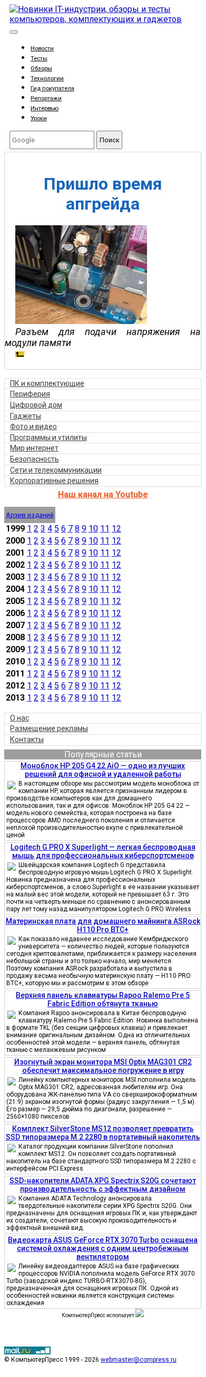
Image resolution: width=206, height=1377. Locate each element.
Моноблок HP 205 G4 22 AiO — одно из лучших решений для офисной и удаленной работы (103, 769)
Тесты (39, 58)
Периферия (30, 394)
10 (93, 529)
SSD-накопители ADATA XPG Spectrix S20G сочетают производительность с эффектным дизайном (102, 1184)
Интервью (44, 108)
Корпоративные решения (54, 480)
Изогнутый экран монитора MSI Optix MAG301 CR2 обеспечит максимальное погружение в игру (103, 1066)
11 (105, 529)
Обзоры (41, 68)
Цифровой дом (36, 405)
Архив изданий (30, 515)
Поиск (110, 140)
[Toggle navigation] (13, 32)
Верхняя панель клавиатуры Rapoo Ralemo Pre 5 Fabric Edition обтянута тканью (103, 999)
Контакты (27, 739)
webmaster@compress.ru (138, 1359)
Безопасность (34, 459)
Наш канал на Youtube (103, 494)
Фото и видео (33, 426)
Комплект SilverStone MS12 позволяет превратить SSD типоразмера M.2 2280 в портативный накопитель (103, 1132)
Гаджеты (25, 416)
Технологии (47, 78)
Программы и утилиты (48, 437)
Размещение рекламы (49, 728)
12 (116, 529)
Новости (42, 48)
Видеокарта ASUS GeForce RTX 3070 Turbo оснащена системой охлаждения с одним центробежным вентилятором (103, 1248)
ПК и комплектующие (47, 383)
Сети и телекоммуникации (56, 470)
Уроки (39, 118)
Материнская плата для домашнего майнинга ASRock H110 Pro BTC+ (103, 925)
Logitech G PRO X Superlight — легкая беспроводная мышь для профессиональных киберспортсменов (103, 851)
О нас (19, 718)
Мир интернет (34, 448)
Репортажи (46, 98)
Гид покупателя (52, 88)
